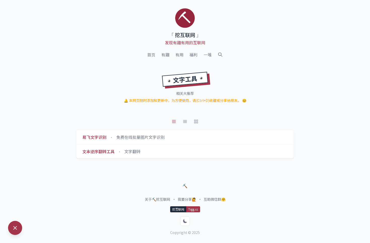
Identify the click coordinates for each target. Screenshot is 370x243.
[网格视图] (196, 121)
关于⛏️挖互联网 (157, 199)
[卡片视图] (185, 121)
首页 (151, 55)
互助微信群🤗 (215, 199)
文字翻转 (132, 151)
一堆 (208, 55)
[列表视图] (173, 121)
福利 (194, 55)
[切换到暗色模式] (185, 221)
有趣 (165, 55)
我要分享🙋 (187, 199)
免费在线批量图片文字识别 (140, 137)
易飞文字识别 (94, 137)
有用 (179, 55)
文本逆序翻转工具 (98, 151)
